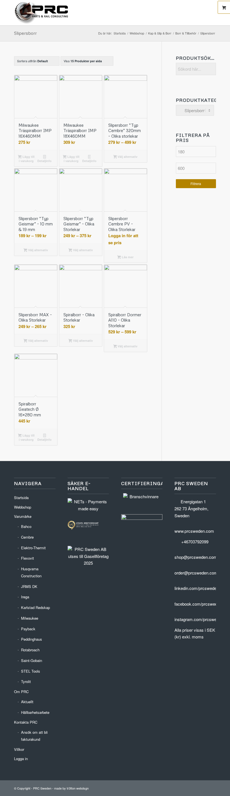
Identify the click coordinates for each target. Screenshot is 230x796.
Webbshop (22, 507)
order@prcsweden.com (196, 573)
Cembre (27, 537)
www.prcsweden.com (194, 531)
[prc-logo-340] (41, 12)
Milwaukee (29, 618)
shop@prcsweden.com (195, 557)
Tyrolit (26, 681)
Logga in (21, 758)
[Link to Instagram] (212, 787)
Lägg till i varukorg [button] (26, 158)
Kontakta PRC (25, 722)
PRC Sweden (42, 788)
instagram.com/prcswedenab (201, 619)
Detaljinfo (44, 161)
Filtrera (195, 183)
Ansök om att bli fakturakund (34, 736)
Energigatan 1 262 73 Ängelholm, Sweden (191, 508)
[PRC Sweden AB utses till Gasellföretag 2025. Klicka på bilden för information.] (88, 563)
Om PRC (21, 691)
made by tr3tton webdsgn (71, 788)
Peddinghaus (31, 639)
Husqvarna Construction (31, 572)
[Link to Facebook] (203, 787)
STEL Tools (30, 671)
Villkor (19, 749)
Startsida (21, 497)
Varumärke (22, 516)
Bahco (26, 526)
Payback (28, 628)
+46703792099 (194, 541)
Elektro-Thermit (33, 547)
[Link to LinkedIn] (195, 787)
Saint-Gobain (31, 660)
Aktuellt (27, 701)
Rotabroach (30, 649)
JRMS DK (29, 586)
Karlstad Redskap (35, 607)
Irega (25, 596)
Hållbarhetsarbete (35, 712)
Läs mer (127, 257)
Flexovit (27, 558)
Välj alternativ (127, 156)
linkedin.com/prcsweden (196, 588)
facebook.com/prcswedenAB (200, 604)
